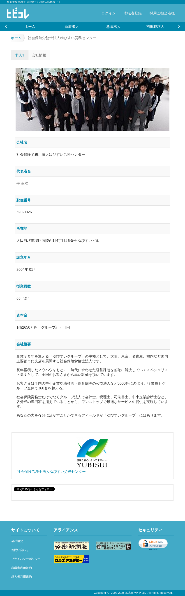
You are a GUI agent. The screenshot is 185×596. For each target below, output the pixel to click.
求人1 (19, 55)
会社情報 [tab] (39, 55)
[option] (30, 26)
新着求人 (72, 26)
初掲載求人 (155, 26)
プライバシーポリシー (26, 559)
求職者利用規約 (21, 568)
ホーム (30, 26)
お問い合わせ (20, 550)
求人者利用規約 (21, 576)
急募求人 (113, 26)
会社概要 (17, 541)
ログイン (108, 13)
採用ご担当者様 (162, 13)
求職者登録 (133, 13)
